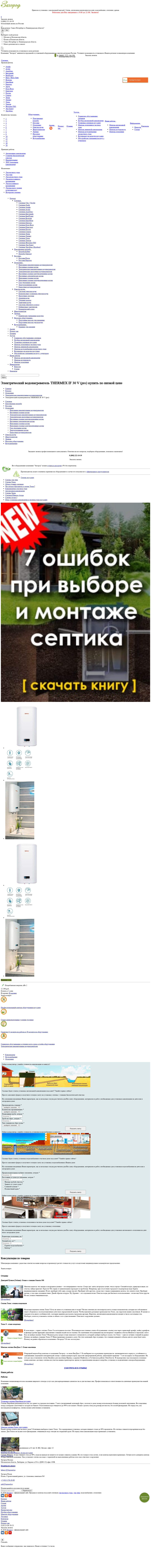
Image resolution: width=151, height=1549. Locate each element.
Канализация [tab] (10, 1055)
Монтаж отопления (116, 132)
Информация (135, 123)
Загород (10, 1493)
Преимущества (6, 1510)
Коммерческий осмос (27, 309)
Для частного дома (13, 172)
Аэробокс (9, 71)
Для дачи (9, 175)
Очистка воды (38, 127)
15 (6, 141)
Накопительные (12, 160)
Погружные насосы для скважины (32, 320)
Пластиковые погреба (38, 119)
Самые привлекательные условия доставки (17, 1020)
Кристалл (9, 91)
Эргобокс (9, 111)
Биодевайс (10, 73)
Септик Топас (10, 482)
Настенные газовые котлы (28, 267)
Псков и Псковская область (13, 39)
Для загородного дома (14, 177)
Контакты (13, 371)
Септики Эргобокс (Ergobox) (29, 247)
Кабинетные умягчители (28, 307)
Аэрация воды (24, 298)
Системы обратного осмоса (29, 305)
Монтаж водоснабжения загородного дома (87, 133)
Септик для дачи (11, 480)
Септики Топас (24, 238)
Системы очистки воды (27, 291)
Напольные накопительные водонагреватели (36, 265)
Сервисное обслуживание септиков (27, 338)
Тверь (8, 98)
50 (6, 145)
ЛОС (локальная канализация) (12, 163)
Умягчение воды (25, 302)
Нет (7, 30)
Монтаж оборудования (9, 1514)
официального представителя (98, 472)
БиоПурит (9, 75)
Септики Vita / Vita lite (27, 203)
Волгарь (9, 80)
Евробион (9, 82)
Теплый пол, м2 (8, 1241)
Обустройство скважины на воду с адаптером (31, 353)
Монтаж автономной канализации (117, 126)
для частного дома (66, 1493)
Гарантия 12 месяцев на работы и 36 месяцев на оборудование (24, 1032)
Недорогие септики (13, 192)
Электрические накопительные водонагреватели (37, 269)
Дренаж (36, 132)
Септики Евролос (25, 223)
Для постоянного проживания (12, 184)
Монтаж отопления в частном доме (27, 344)
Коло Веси (10, 89)
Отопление (37, 125)
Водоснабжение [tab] (11, 1057)
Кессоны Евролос (25, 260)
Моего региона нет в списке (14, 44)
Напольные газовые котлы (29, 278)
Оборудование (34, 114)
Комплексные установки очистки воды (33, 294)
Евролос (9, 84)
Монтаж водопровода (117, 129)
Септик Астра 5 (11, 497)
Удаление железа (25, 300)
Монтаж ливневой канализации (90, 129)
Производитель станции (12, 1105)
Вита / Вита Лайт (12, 78)
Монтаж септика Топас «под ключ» (14, 1427)
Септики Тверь (24, 234)
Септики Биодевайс (26, 214)
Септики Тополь (25, 240)
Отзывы (13, 333)
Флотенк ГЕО (11, 106)
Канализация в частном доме (16, 489)
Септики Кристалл (26, 227)
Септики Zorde (24, 205)
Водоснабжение (39, 138)
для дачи (77, 1493)
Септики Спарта (25, 232)
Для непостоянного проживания (13, 180)
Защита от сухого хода (13, 1184)
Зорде (8, 86)
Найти (4, 377)
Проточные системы (26, 296)
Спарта (8, 95)
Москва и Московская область (14, 37)
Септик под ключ (27, 478)
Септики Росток (25, 229)
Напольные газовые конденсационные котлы (36, 280)
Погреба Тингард (25, 254)
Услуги (77, 112)
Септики (5, 60)
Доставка (4, 1516)
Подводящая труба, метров (13, 1114)
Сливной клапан (11, 1186)
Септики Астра (24, 209)
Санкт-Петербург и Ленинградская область (19, 42)
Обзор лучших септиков (14, 484)
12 (6, 139)
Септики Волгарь (25, 218)
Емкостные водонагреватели (29, 287)
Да (3, 30)
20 (6, 143)
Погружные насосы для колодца (31, 322)
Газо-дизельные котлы (27, 282)
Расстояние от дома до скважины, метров (18, 1177)
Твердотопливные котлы (28, 285)
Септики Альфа (25, 207)
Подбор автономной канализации (91, 121)
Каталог (13, 198)
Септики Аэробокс (26, 212)
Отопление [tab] (9, 1059)
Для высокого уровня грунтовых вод (14, 189)
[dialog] (75, 53)
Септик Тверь (10, 493)
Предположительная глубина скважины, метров (21, 1173)
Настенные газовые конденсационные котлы (36, 274)
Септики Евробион (26, 220)
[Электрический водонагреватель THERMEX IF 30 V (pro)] (27, 748)
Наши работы (110, 121)
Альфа (8, 67)
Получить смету (75, 1128)
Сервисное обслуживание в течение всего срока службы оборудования (28, 1044)
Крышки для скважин (27, 327)
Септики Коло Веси (26, 225)
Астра (8, 69)
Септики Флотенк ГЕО (27, 243)
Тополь (8, 104)
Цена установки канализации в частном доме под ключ (26, 500)
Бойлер (7, 1248)
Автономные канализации (16, 153)
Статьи (137, 129)
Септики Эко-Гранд (26, 245)
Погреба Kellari (24, 251)
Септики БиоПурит (26, 216)
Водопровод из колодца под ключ (90, 136)
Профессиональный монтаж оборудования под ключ (21, 1008)
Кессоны (36, 123)
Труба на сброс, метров (11, 1118)
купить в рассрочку (55, 466)
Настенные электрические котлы (31, 276)
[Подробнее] (5, 1299)
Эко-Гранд (9, 109)
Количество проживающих (13, 1109)
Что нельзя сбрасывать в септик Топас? (20, 486)
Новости (137, 127)
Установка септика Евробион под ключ (16, 1401)
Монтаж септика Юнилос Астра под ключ (17, 1453)
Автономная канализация (15, 491)
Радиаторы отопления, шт (12, 1236)
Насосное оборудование (38, 135)
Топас (8, 102)
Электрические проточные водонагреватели (35, 271)
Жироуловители (39, 129)
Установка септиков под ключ (89, 123)
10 (6, 136)
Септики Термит (25, 236)
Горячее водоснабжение (14, 1245)
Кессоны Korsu (24, 258)
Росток (8, 93)
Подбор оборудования (9, 1512)
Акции (12, 329)
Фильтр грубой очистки (14, 1182)
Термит (8, 100)
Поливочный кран (12, 1189)
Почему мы (61, 127)
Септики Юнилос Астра (14, 495)
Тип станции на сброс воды (13, 1123)
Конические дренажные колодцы (31, 316)
